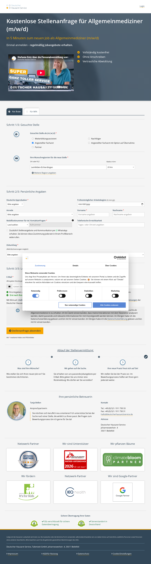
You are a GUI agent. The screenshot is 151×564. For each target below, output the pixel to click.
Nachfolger (96, 138)
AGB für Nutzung (50, 553)
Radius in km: (111, 162)
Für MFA (33, 111)
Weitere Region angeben (45, 173)
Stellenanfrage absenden (26, 330)
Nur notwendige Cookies (75, 305)
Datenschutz (83, 553)
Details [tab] (75, 266)
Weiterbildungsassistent (45, 138)
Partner (38, 147)
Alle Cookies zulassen (109, 305)
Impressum (13, 553)
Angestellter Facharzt (44, 143)
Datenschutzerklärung (117, 319)
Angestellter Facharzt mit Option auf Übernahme (112, 143)
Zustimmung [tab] (40, 266)
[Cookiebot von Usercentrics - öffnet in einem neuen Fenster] (115, 258)
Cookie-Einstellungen (122, 553)
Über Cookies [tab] (111, 266)
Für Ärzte (16, 111)
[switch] (62, 296)
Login (142, 6)
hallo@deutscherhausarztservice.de (117, 414)
